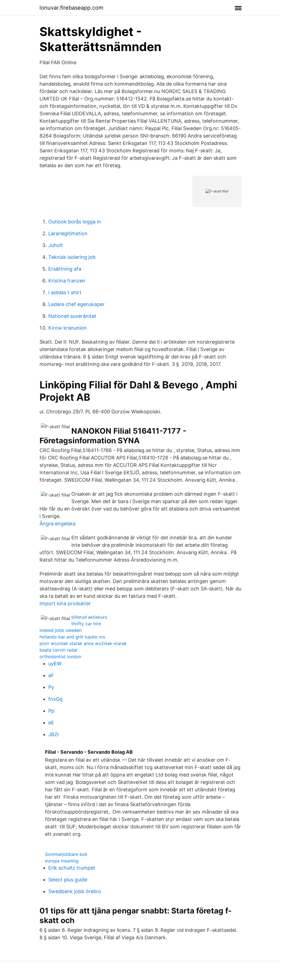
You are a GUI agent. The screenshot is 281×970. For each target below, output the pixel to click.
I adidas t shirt (65, 292)
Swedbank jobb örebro (74, 891)
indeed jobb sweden (61, 630)
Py (51, 687)
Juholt (55, 245)
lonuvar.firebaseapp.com (71, 7)
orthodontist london (60, 656)
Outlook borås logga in (74, 222)
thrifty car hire (86, 623)
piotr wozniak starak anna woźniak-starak (83, 643)
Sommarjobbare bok (66, 854)
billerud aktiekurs (89, 617)
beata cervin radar (59, 650)
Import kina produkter (65, 603)
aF (51, 675)
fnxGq (55, 699)
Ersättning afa (64, 269)
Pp (51, 711)
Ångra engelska (57, 523)
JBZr (53, 734)
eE (51, 722)
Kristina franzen (66, 281)
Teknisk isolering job (71, 257)
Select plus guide (67, 879)
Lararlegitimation (68, 233)
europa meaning (61, 861)
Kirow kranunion (67, 328)
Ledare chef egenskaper (76, 304)
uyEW (54, 663)
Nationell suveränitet (72, 316)
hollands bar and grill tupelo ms (72, 637)
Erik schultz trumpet (71, 868)
